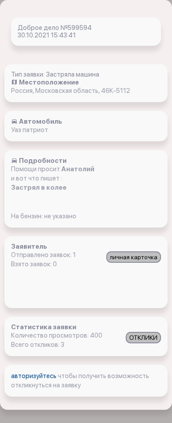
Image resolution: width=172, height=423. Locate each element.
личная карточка (133, 257)
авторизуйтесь (34, 376)
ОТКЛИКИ (143, 337)
